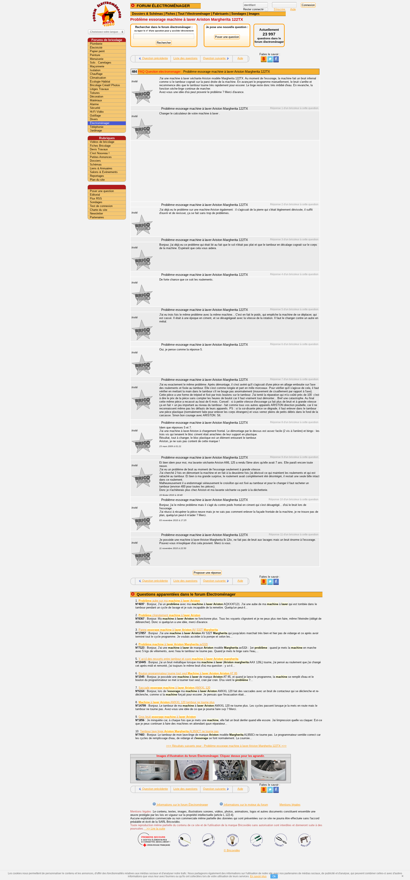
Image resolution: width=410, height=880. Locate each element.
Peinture (95, 55)
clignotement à (169, 615)
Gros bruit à (167, 716)
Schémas (96, 164)
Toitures (95, 92)
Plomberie (96, 43)
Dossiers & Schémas (147, 13)
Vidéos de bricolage (102, 141)
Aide (293, 9)
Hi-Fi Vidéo (97, 111)
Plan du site (97, 179)
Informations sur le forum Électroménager (182, 804)
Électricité (96, 47)
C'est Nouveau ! (100, 153)
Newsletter (96, 213)
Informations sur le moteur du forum (245, 804)
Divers (94, 119)
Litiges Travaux (99, 89)
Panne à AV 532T (178, 629)
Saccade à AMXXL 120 (174, 687)
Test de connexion (101, 206)
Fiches (170, 13)
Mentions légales (290, 804)
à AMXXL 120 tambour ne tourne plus (177, 702)
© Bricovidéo (232, 850)
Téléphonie (96, 126)
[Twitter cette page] (270, 61)
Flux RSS (96, 198)
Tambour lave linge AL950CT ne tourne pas (179, 731)
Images (254, 13)
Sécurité (95, 107)
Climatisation (98, 77)
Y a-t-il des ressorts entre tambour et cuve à (188, 658)
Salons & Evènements (104, 172)
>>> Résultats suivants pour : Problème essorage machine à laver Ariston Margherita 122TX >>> (226, 745)
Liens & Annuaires (101, 168)
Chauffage (96, 73)
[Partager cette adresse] (264, 61)
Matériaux (96, 100)
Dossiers (95, 160)
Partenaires (97, 217)
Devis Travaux (99, 149)
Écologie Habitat (100, 81)
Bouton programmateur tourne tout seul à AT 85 (188, 673)
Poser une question (102, 191)
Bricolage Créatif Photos (105, 85)
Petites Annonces (101, 157)
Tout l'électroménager (194, 13)
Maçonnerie (97, 66)
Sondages (238, 13)
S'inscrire (280, 9)
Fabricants (221, 13)
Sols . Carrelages (100, 62)
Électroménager (99, 123)
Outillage (95, 115)
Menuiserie (96, 59)
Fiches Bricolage (100, 145)
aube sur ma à (169, 600)
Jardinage (96, 130)
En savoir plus (258, 876)
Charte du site (98, 209)
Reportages (97, 175)
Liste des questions (185, 58)
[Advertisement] (237, 171)
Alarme (94, 104)
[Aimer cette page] (276, 61)
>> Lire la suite (154, 828)
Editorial (95, 194)
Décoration (96, 96)
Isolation (95, 70)
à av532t (173, 644)
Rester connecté (253, 9)
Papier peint (97, 51)
